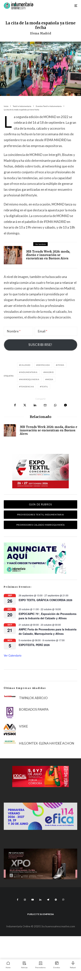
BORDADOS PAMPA (34, 709)
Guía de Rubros (40, 504)
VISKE (23, 726)
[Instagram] (25, 900)
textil (44, 386)
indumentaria (29, 372)
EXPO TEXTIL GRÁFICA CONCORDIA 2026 (45, 600)
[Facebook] (17, 900)
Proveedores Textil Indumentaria (40, 514)
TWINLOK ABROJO (33, 698)
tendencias (27, 386)
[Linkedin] (40, 900)
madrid (49, 372)
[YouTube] (33, 900)
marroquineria (30, 379)
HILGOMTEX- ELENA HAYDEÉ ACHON (46, 743)
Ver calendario (12, 655)
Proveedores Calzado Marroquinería (40, 525)
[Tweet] (24, 405)
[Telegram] (48, 900)
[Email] (45, 405)
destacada (44, 365)
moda (50, 379)
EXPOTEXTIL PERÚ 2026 (34, 645)
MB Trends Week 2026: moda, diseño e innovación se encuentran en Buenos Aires (48, 255)
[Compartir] (15, 405)
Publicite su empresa (40, 914)
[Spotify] (56, 900)
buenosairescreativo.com (60, 926)
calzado (25, 365)
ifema (60, 365)
